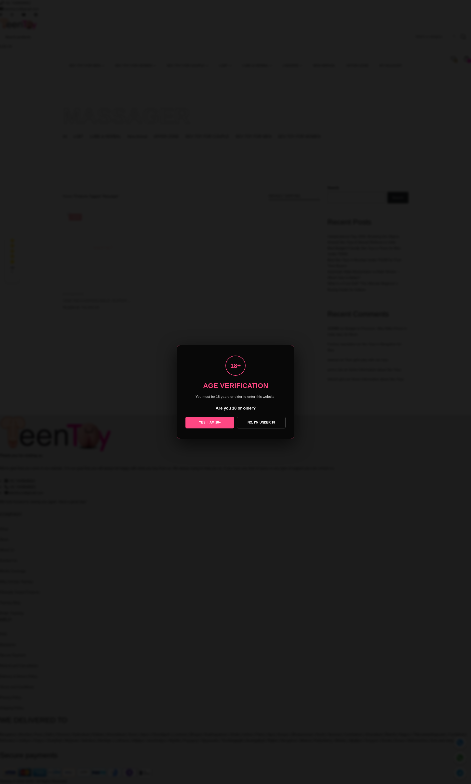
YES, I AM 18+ (210, 422)
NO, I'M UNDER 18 (261, 422)
